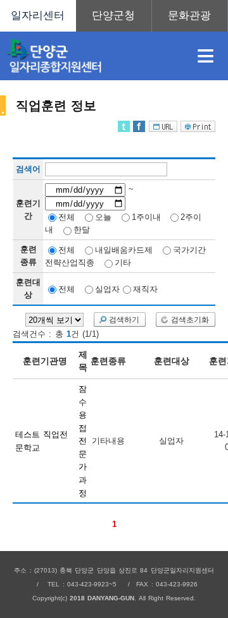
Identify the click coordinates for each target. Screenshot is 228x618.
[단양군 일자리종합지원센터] (91, 56)
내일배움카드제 (124, 249)
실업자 (107, 288)
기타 (123, 262)
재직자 (145, 288)
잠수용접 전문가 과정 (83, 441)
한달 (81, 229)
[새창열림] (114, 16)
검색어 (28, 169)
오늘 (103, 216)
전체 (66, 216)
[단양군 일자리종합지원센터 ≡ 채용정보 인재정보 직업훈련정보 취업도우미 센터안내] (114, 16)
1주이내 (146, 216)
